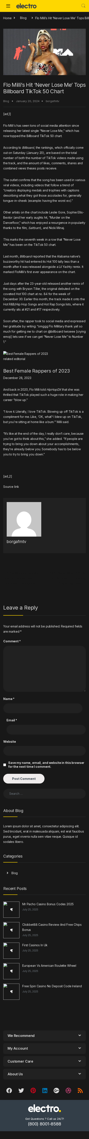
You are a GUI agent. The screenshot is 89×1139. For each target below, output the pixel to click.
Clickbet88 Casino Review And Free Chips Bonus (52, 927)
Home (7, 18)
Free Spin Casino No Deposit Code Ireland (52, 986)
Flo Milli (8, 125)
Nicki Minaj (56, 228)
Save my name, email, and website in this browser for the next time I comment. (46, 764)
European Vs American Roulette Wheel (49, 965)
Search (83, 5)
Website (9, 741)
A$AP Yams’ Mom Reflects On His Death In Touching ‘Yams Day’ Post (67, 578)
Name (8, 699)
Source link (11, 486)
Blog (23, 18)
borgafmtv (52, 101)
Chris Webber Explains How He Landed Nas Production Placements (21, 578)
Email (11, 720)
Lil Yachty (65, 267)
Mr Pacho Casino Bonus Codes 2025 (48, 904)
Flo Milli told (45, 389)
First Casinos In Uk (35, 945)
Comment (12, 641)
